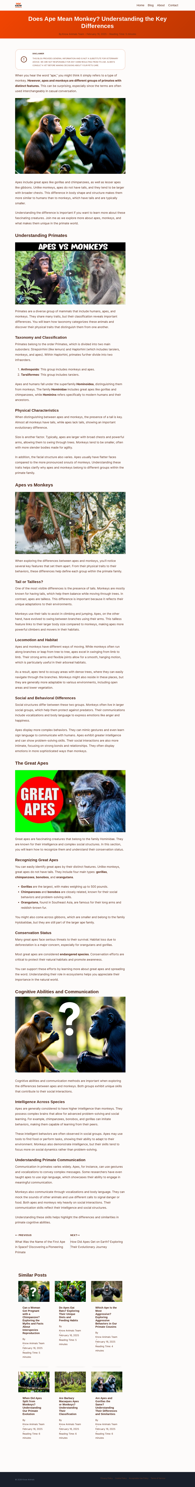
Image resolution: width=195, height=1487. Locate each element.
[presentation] (33, 1291)
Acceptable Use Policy (138, 1478)
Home (140, 5)
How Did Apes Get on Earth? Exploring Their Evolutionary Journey (96, 1241)
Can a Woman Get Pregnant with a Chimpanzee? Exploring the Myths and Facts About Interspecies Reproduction (33, 1320)
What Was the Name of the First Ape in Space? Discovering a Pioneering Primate (40, 1244)
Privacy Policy (107, 1478)
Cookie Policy (121, 1478)
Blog (151, 5)
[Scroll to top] (188, 1465)
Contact (173, 5)
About (161, 5)
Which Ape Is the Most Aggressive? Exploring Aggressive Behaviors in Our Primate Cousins (106, 1317)
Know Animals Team (73, 34)
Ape (97, 12)
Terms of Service (158, 1478)
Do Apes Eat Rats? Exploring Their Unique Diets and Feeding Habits (69, 1314)
